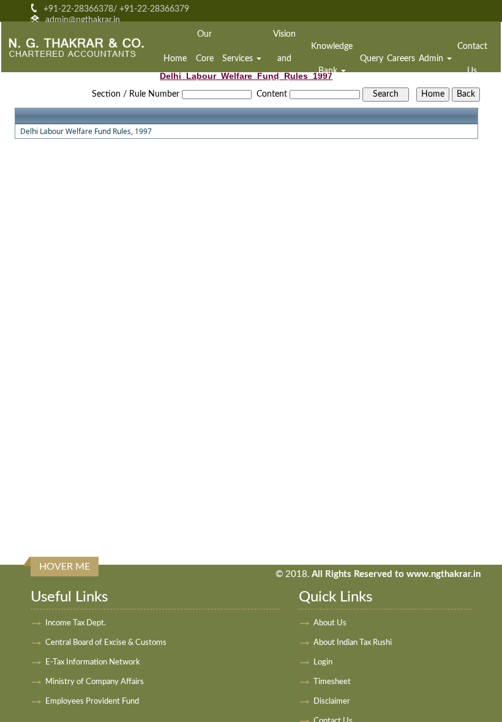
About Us (330, 623)
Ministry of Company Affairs (94, 682)
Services (238, 58)
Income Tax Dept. (75, 623)
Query (371, 58)
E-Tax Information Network (92, 662)
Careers (401, 58)
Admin (432, 58)
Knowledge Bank (332, 58)
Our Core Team (204, 58)
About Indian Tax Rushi (352, 643)
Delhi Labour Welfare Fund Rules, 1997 (86, 131)
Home (175, 58)
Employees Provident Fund (92, 701)
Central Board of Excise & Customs (106, 643)
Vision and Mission (284, 58)
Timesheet (332, 682)
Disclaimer (331, 701)
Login (322, 662)
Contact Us (472, 58)
